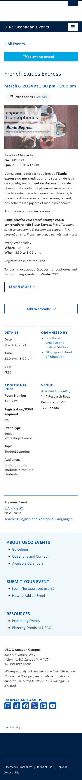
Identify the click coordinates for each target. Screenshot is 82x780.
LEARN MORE (20, 286)
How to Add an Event (28, 595)
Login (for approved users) (33, 588)
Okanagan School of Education (58, 354)
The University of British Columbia (30, 9)
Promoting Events (26, 621)
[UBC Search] (73, 5)
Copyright (62, 767)
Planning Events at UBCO (31, 628)
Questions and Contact (30, 556)
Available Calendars (28, 563)
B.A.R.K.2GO (13, 508)
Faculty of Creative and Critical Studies (56, 343)
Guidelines (20, 549)
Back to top (13, 727)
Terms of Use (44, 767)
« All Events (14, 44)
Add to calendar (38, 309)
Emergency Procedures (18, 767)
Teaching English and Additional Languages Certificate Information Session (41, 519)
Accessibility (11, 772)
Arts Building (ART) (56, 391)
